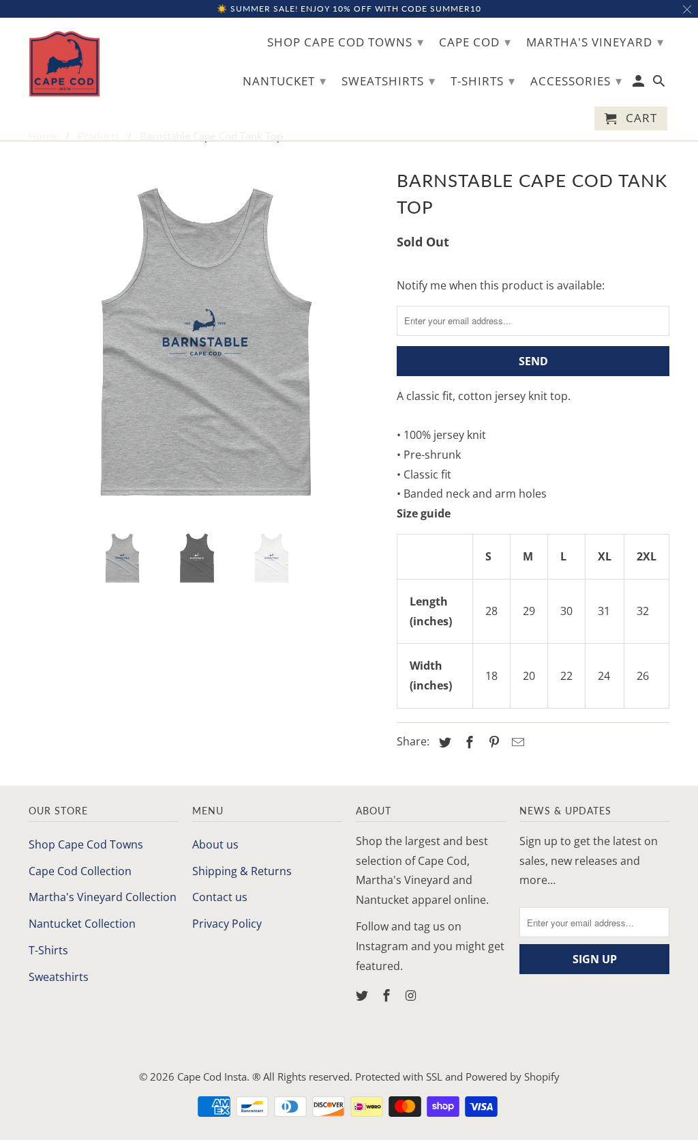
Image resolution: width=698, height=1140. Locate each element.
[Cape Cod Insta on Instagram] (412, 995)
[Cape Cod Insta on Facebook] (387, 995)
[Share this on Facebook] (468, 742)
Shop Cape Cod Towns (86, 844)
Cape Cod (475, 41)
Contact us (219, 896)
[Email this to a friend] (516, 742)
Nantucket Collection (82, 923)
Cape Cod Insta (212, 1076)
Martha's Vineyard (595, 41)
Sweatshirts (59, 976)
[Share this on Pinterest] (492, 742)
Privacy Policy (227, 923)
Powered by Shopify (513, 1076)
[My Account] (640, 83)
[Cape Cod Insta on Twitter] (363, 995)
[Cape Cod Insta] (64, 64)
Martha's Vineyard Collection (103, 896)
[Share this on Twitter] (443, 742)
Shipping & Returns (242, 871)
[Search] (660, 83)
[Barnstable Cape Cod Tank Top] (206, 342)
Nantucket (285, 80)
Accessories (576, 80)
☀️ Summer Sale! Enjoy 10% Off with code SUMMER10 (349, 8)
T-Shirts (48, 950)
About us (215, 844)
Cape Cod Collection (80, 871)
